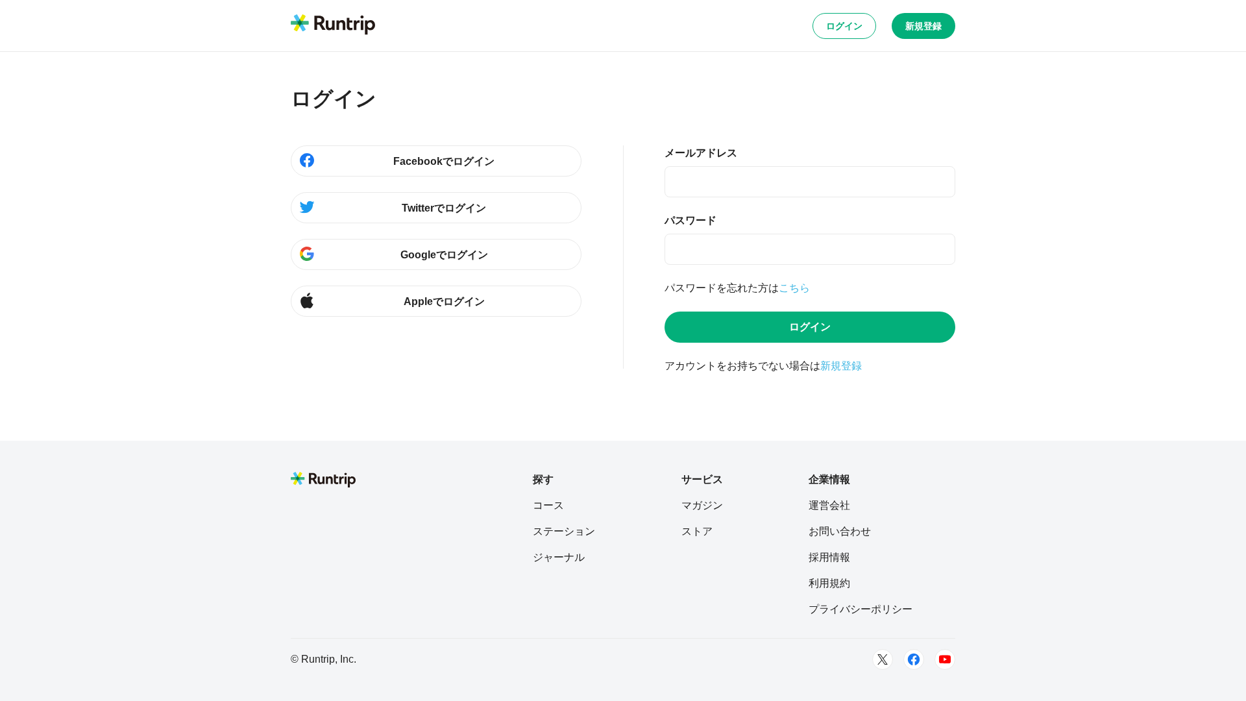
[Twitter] (882, 659)
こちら (794, 287)
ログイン (844, 26)
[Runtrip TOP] (333, 25)
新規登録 (923, 26)
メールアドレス (701, 152)
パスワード (690, 220)
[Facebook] (913, 659)
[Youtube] (944, 659)
